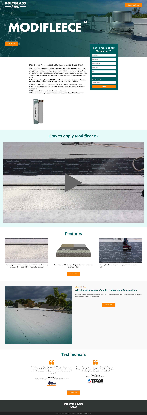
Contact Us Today (133, 5)
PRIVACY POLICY (87, 413)
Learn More (11, 43)
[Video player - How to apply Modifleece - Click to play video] (73, 182)
